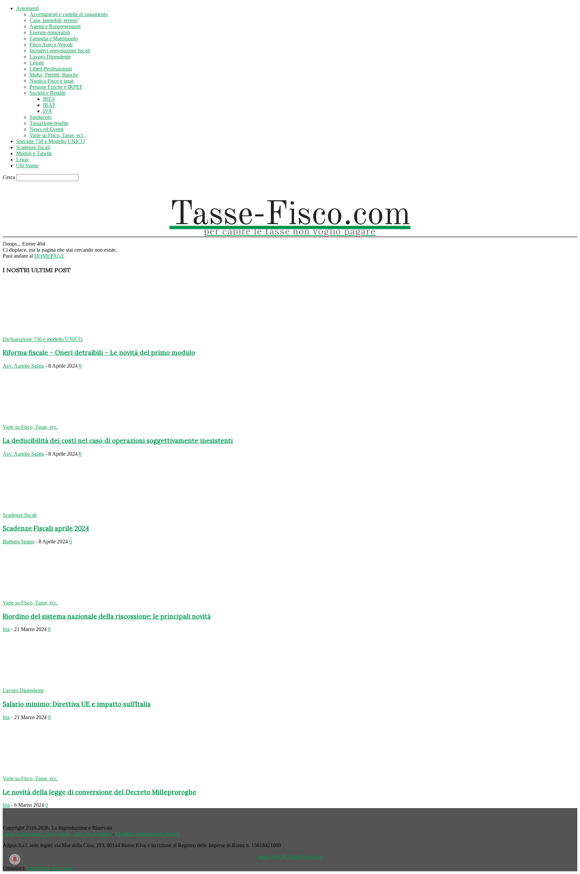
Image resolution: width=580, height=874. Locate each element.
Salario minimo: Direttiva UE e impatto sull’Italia (77, 704)
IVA (47, 111)
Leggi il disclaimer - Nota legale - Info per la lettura (57, 834)
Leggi (22, 159)
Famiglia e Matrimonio (54, 38)
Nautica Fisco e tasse (52, 81)
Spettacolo (41, 117)
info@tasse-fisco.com (49, 868)
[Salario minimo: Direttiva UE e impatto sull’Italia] (57, 684)
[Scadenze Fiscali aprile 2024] (57, 509)
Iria (6, 629)
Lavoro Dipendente (50, 56)
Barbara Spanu (18, 541)
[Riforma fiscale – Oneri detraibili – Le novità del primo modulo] (57, 333)
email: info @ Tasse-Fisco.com (290, 857)
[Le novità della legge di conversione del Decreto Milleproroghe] (57, 772)
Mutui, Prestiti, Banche (54, 75)
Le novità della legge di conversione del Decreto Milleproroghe (99, 792)
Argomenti (27, 8)
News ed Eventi (46, 129)
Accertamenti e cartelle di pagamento (69, 14)
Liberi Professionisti (51, 69)
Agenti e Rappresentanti (55, 26)
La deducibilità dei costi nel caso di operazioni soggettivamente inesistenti (118, 440)
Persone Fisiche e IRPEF (56, 87)
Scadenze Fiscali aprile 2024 (46, 528)
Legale (37, 63)
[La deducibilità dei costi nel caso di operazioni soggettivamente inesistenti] (57, 421)
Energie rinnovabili (50, 32)
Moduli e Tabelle (34, 153)
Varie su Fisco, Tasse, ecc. (57, 135)
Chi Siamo (27, 165)
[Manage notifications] (14, 859)
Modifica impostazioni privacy (147, 834)
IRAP (49, 105)
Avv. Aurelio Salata (23, 366)
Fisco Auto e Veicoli (51, 44)
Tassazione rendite (49, 123)
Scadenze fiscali (33, 147)
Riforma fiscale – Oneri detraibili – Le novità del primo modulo (99, 352)
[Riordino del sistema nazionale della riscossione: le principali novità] (57, 596)
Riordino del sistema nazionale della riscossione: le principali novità (107, 616)
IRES (49, 99)
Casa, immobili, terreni (54, 20)
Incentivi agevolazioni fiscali (60, 50)
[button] (527, 188)
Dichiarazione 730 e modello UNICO (43, 339)
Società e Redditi (47, 93)
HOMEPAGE (49, 256)
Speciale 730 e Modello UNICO (50, 141)
